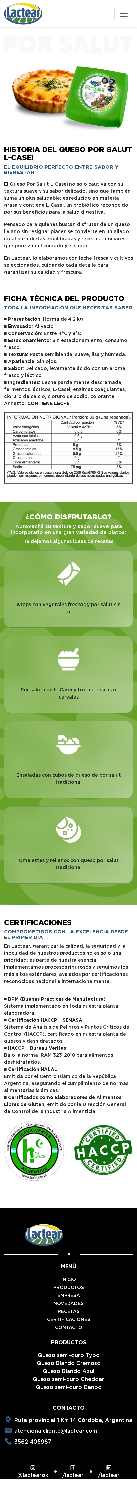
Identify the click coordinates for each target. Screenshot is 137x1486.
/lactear (73, 1475)
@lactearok (32, 1475)
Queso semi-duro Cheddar (68, 1379)
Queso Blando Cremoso (69, 1363)
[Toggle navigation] (123, 13)
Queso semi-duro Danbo (69, 1387)
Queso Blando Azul (68, 1371)
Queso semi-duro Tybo (69, 1355)
